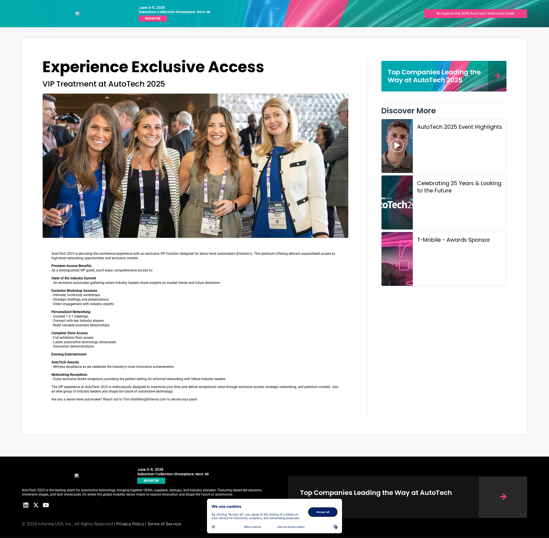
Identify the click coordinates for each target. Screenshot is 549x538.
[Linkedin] (26, 505)
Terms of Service (164, 524)
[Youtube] (46, 505)
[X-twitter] (36, 505)
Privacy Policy (130, 524)
